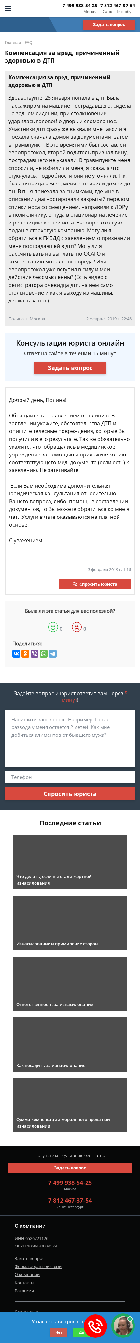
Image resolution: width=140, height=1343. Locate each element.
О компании (27, 1274)
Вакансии (24, 1291)
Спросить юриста (98, 584)
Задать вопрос (109, 24)
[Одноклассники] (25, 654)
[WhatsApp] (44, 654)
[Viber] (34, 654)
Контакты (24, 1282)
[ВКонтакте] (16, 654)
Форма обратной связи (38, 1266)
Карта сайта (26, 1311)
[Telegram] (53, 654)
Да (81, 1332)
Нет (58, 1332)
